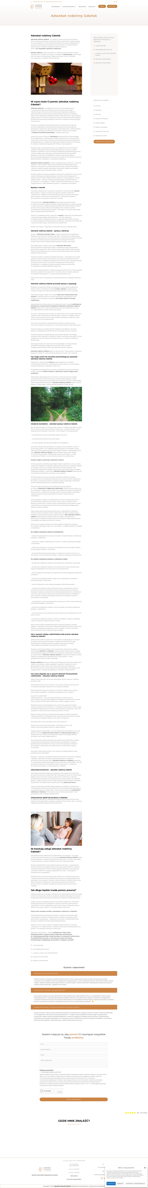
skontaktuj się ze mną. (63, 274)
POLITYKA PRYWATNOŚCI (74, 1179)
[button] (145, 1168)
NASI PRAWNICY (56, 6)
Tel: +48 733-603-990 (103, 1167)
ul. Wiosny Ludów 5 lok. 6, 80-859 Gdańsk (74, 1160)
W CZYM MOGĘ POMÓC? (68, 6)
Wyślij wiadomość (74, 1099)
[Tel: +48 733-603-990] (103, 1164)
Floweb (102, 1186)
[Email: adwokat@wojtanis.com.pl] (103, 1171)
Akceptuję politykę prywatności (51, 1072)
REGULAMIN (74, 1176)
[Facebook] (116, 2)
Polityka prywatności (47, 1070)
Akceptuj (111, 1183)
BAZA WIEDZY (82, 6)
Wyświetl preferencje (135, 1183)
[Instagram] (114, 2)
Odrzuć (120, 1183)
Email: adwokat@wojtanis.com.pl (103, 1174)
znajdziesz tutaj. (71, 226)
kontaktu (43, 932)
